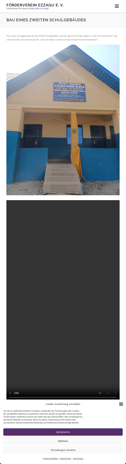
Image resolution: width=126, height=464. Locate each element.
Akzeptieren (63, 432)
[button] (121, 404)
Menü (117, 6)
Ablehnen (63, 441)
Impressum (78, 458)
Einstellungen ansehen (63, 450)
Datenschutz (65, 458)
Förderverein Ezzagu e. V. (34, 5)
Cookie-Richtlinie (50, 458)
